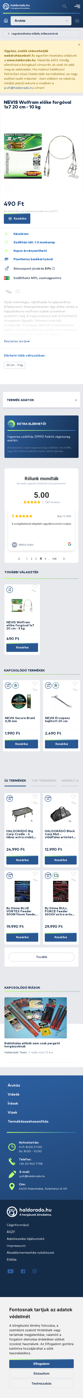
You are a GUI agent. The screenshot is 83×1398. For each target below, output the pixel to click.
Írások (13, 1103)
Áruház (14, 1085)
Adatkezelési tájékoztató (25, 1238)
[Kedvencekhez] (18, 292)
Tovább (41, 957)
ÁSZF (11, 1232)
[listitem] (35, 1026)
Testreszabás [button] (41, 1383)
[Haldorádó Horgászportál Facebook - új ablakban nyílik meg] (25, 1271)
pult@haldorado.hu (19, 87)
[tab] (15, 782)
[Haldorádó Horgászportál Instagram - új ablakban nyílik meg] (37, 1271)
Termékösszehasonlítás (28, 1121)
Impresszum (16, 1245)
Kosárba (19, 218)
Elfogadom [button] (41, 1364)
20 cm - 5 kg (14, 365)
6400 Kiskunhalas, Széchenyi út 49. (43, 1188)
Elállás (12, 1259)
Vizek (12, 1112)
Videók (13, 1094)
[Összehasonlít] (9, 292)
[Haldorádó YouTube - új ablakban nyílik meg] (13, 1271)
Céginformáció (18, 1225)
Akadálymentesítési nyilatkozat (30, 1252)
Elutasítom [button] (41, 1373)
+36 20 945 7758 (31, 1163)
